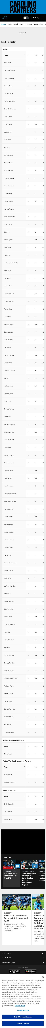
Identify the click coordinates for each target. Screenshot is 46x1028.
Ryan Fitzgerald (9, 178)
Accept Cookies (23, 1023)
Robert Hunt (8, 309)
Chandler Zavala (9, 732)
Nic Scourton (8, 819)
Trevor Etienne (8, 155)
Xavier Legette (8, 386)
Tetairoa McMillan (9, 432)
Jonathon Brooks (9, 70)
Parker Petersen (9, 509)
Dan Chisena (8, 811)
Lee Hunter (7, 316)
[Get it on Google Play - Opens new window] (30, 972)
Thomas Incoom (9, 324)
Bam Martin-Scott (9, 424)
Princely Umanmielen (10, 678)
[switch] (26, 17)
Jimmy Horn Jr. (9, 293)
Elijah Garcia (8, 224)
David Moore (8, 478)
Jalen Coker (8, 116)
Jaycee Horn (8, 286)
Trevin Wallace (8, 693)
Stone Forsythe (9, 186)
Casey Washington (10, 709)
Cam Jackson (8, 332)
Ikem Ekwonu (8, 774)
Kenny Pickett (8, 524)
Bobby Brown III (9, 78)
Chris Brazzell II (9, 804)
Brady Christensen (10, 109)
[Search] (38, 17)
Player (6, 55)
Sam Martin (7, 416)
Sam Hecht (7, 278)
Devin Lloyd (7, 401)
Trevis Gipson (8, 240)
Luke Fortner (8, 193)
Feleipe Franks (8, 201)
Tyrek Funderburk (9, 216)
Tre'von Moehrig (9, 463)
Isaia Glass (7, 247)
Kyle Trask (7, 647)
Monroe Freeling (9, 209)
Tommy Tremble (9, 663)
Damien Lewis (8, 393)
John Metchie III (9, 440)
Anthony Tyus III (9, 670)
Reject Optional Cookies (23, 1017)
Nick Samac (7, 578)
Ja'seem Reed (8, 547)
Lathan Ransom (9, 540)
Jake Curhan (8, 132)
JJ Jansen (7, 347)
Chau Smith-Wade (10, 624)
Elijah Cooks (8, 124)
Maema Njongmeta (10, 501)
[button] (11, 873)
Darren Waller (8, 701)
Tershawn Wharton (10, 782)
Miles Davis (7, 139)
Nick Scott (7, 593)
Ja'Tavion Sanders (10, 586)
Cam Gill (7, 232)
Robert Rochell (8, 570)
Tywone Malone (9, 409)
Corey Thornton (9, 640)
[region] (23, 1001)
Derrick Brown (8, 86)
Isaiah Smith (8, 617)
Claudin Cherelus (9, 101)
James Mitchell (9, 455)
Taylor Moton (8, 754)
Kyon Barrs (7, 62)
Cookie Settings (23, 1010)
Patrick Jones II (9, 355)
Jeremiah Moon (9, 470)
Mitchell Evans (8, 170)
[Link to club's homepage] (5, 17)
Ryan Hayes (7, 270)
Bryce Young (8, 724)
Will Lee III (7, 378)
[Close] (43, 977)
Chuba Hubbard (9, 301)
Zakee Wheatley (9, 717)
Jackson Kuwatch (9, 370)
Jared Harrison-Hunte (11, 263)
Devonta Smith (8, 609)
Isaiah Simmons (9, 601)
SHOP (33, 18)
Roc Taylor (7, 632)
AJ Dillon (7, 147)
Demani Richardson (10, 563)
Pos (36, 55)
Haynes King (8, 363)
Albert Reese (8, 555)
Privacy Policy (20, 1006)
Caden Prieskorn (9, 532)
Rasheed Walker (9, 686)
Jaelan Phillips (8, 516)
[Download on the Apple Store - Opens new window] (14, 972)
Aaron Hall (7, 255)
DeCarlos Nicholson (10, 493)
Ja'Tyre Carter (8, 93)
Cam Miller (7, 447)
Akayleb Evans (8, 163)
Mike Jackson (8, 340)
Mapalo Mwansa (9, 486)
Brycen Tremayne (9, 655)
